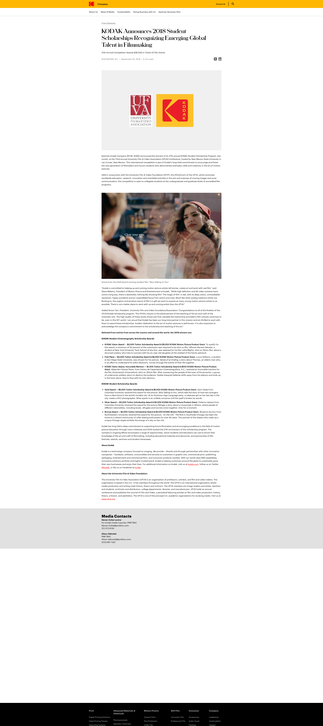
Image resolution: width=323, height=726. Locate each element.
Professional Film (178, 721)
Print (91, 710)
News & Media (107, 11)
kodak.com (193, 464)
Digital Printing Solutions (99, 717)
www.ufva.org (108, 499)
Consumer (194, 710)
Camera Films (150, 717)
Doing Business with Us (144, 11)
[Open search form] (233, 4)
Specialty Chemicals (122, 723)
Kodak (138, 467)
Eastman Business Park (169, 11)
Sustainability (123, 11)
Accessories (194, 717)
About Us (93, 11)
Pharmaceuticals (120, 720)
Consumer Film (177, 717)
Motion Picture (151, 710)
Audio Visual (194, 721)
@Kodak (105, 467)
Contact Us (220, 4)
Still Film (175, 710)
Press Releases (108, 23)
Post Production (150, 721)
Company (103, 4)
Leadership (214, 717)
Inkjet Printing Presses (98, 721)
